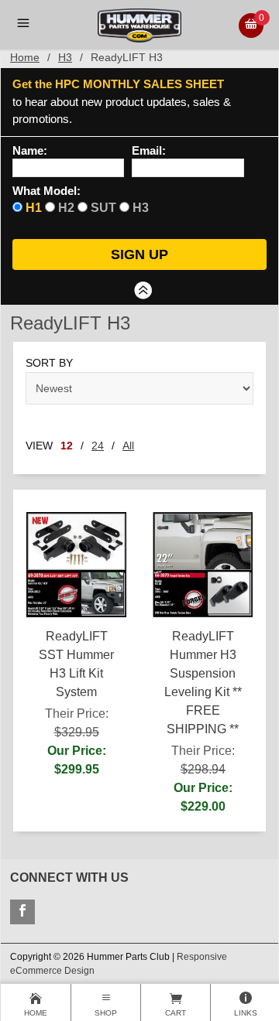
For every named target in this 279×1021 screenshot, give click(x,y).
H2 (66, 207)
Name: (29, 151)
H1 (34, 207)
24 (97, 445)
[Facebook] (22, 912)
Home (25, 57)
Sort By (49, 363)
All (128, 445)
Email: (149, 151)
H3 (65, 57)
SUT (103, 207)
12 (66, 445)
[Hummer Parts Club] (139, 24)
